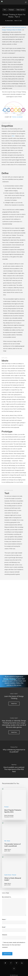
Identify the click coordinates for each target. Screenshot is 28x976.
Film (4, 9)
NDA (13, 136)
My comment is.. (6, 897)
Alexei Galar (10, 20)
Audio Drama (7, 875)
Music (8, 840)
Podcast (11, 9)
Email (4, 927)
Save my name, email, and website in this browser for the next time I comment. (13, 945)
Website (4, 934)
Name (4, 919)
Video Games (20, 9)
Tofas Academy (17, 117)
